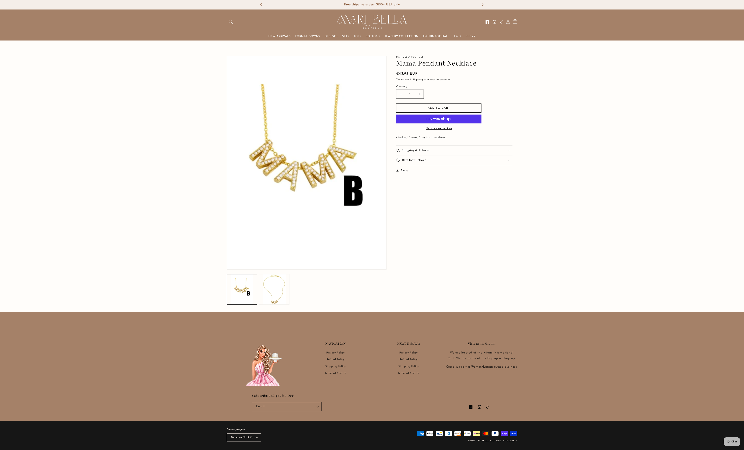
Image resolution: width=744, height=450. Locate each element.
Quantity (401, 86)
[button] (263, 5)
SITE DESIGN (510, 441)
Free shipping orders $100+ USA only (372, 4)
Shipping (417, 79)
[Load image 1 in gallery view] (242, 289)
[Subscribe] (317, 406)
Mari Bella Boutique (488, 441)
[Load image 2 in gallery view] (274, 289)
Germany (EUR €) (242, 437)
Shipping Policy (335, 366)
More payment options (439, 128)
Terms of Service (335, 373)
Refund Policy (335, 359)
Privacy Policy (335, 352)
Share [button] (404, 170)
